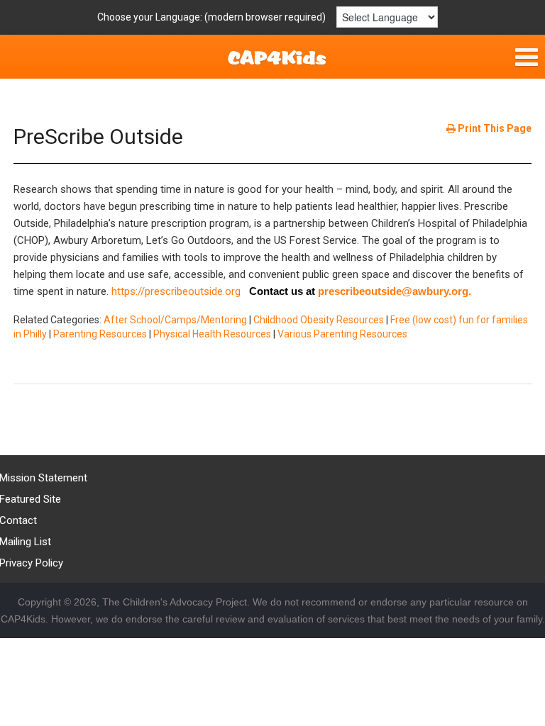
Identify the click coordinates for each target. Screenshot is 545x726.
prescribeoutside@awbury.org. (394, 291)
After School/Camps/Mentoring (175, 319)
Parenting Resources (100, 334)
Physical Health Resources (212, 334)
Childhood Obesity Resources (318, 319)
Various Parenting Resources (342, 334)
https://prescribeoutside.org (180, 291)
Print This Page (494, 128)
